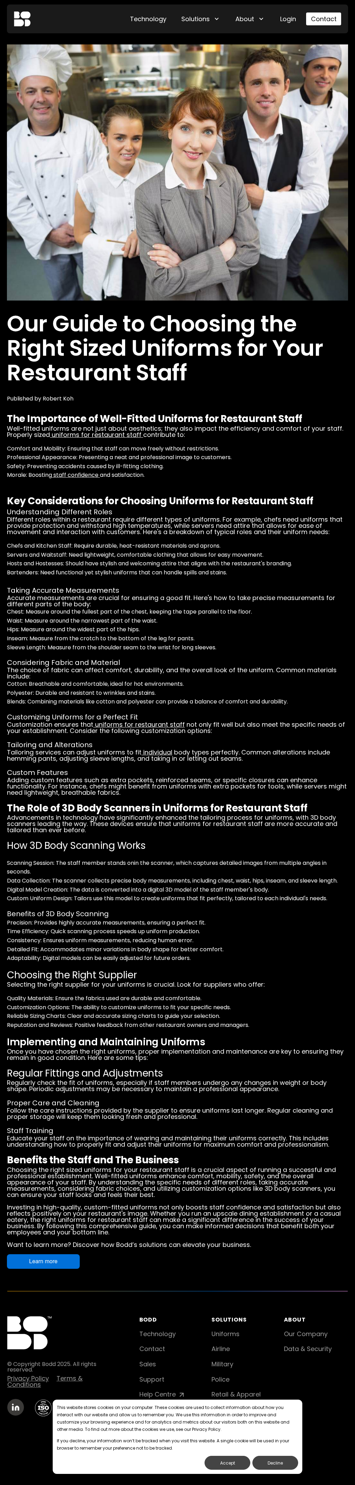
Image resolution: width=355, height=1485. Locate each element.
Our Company (306, 1334)
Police (220, 1379)
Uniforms (225, 1334)
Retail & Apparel (236, 1394)
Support (151, 1379)
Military (222, 1364)
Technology (148, 19)
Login (288, 19)
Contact (324, 19)
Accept (227, 1463)
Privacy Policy (28, 1378)
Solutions (195, 19)
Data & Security (308, 1348)
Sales (147, 1364)
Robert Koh (58, 399)
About (244, 19)
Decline (275, 1463)
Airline (220, 1348)
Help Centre (158, 1394)
